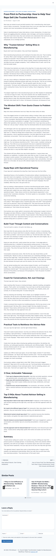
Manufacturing (32, 11)
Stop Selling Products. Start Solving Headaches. (11, 462)
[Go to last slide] (4, 487)
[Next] (52, 487)
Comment (5, 515)
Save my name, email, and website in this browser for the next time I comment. (22, 537)
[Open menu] (53, 3)
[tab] (25, 497)
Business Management (9, 11)
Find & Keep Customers (21, 11)
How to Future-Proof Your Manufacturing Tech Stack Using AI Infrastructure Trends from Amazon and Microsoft (42, 463)
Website (41, 533)
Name (4, 533)
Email (22, 533)
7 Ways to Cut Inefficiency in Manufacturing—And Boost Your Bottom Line (13, 484)
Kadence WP (34, 552)
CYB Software (8, 20)
